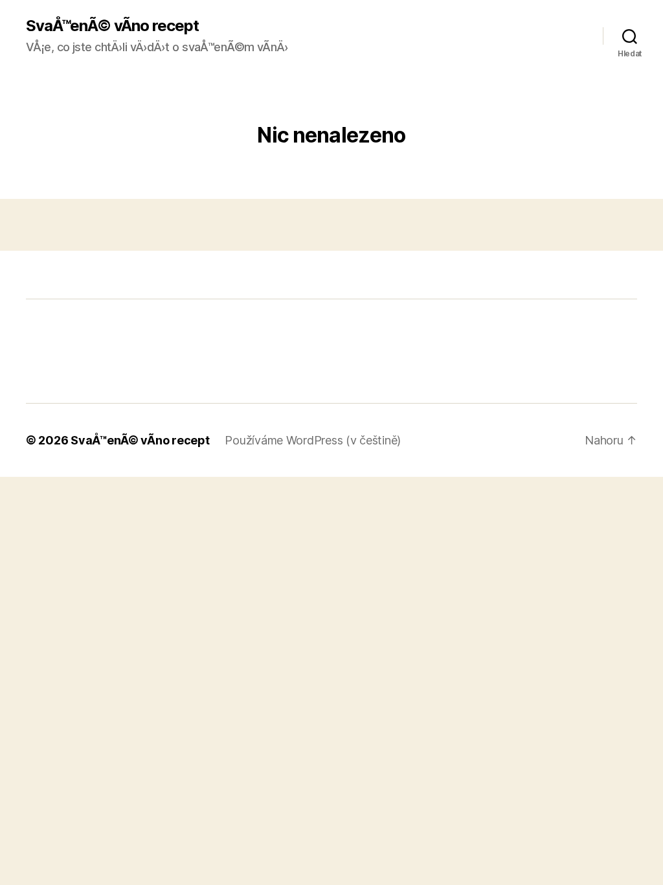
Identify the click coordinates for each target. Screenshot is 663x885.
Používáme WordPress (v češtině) (313, 440)
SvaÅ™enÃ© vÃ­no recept (112, 26)
